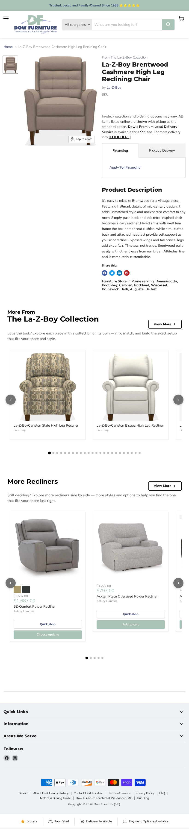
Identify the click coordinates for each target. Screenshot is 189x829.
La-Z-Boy (114, 87)
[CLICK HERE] (120, 137)
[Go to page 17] (112, 453)
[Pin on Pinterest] (127, 273)
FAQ (162, 793)
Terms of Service (119, 793)
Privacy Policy (145, 793)
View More (162, 324)
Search (23, 793)
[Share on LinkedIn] (119, 273)
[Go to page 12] (93, 453)
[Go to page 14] (100, 453)
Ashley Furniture (24, 611)
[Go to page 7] (73, 453)
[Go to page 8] (77, 453)
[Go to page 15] (104, 453)
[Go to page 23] (136, 453)
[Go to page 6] (69, 453)
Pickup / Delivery (162, 150)
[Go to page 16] (108, 453)
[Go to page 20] (124, 453)
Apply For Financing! (125, 167)
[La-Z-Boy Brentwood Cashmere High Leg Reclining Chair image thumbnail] (10, 65)
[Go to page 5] (65, 453)
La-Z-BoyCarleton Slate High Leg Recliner (46, 425)
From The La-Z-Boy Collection (125, 57)
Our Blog (143, 798)
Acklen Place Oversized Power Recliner (127, 596)
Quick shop (48, 624)
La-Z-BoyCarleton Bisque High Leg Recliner (130, 425)
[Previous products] (11, 400)
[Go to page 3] (57, 453)
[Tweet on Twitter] (112, 273)
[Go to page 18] (116, 453)
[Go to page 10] (85, 453)
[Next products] (178, 400)
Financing (120, 150)
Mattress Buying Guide (55, 798)
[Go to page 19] (120, 453)
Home (8, 47)
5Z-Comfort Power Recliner (35, 606)
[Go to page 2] (53, 453)
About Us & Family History (51, 793)
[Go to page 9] (81, 453)
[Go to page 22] (132, 453)
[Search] (168, 24)
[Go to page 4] (61, 453)
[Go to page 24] (140, 453)
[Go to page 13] (96, 453)
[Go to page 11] (89, 453)
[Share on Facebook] (104, 273)
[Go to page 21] (128, 453)
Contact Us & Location (88, 793)
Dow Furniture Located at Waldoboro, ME (104, 798)
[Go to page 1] (49, 453)
